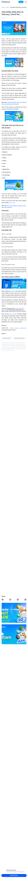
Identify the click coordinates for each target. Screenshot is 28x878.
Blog (7, 7)
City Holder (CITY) (6, 338)
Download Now (14, 875)
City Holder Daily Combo (19, 338)
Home (3, 7)
